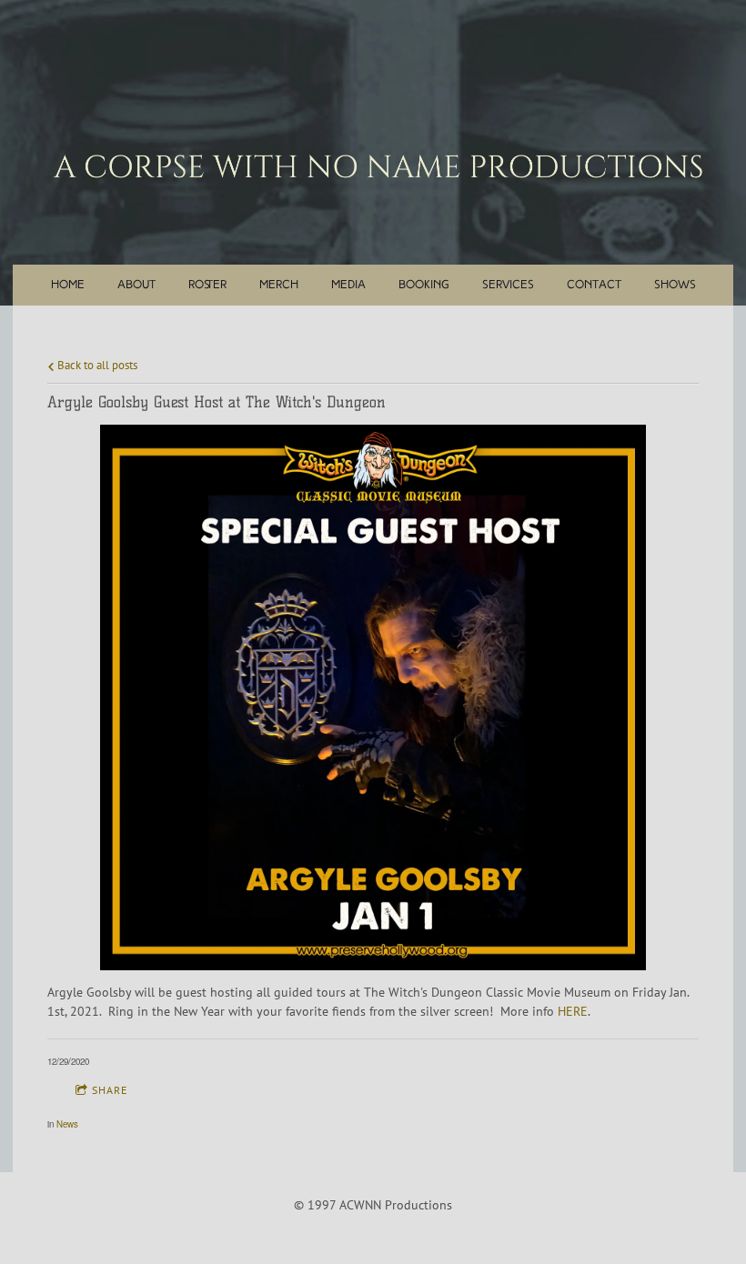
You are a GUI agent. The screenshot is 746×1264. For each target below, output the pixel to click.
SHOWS (675, 285)
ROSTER (207, 285)
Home (68, 285)
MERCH (278, 285)
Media (348, 285)
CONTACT (594, 285)
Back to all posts (96, 364)
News (67, 1124)
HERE (573, 1011)
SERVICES (508, 285)
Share (109, 1090)
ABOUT (136, 285)
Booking (423, 285)
